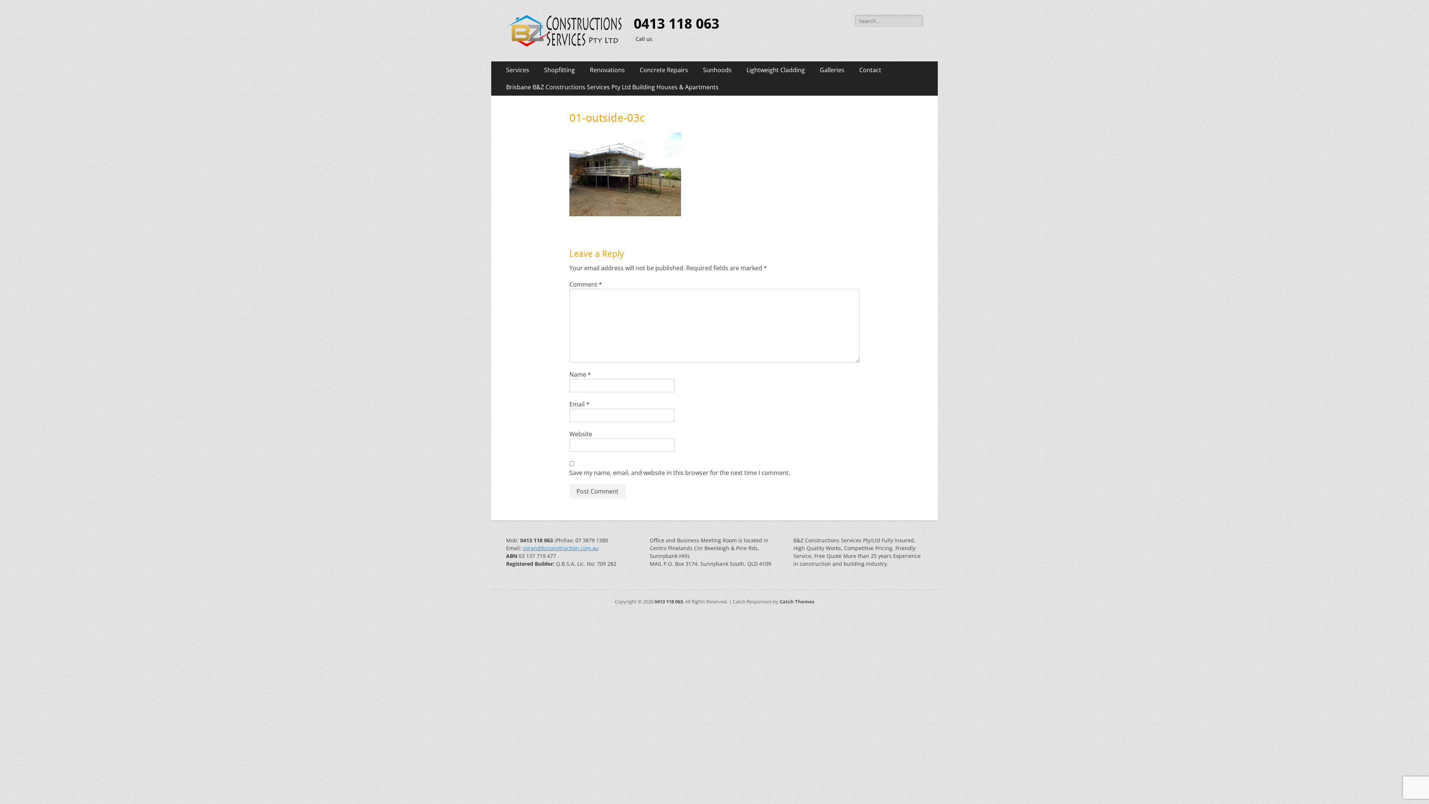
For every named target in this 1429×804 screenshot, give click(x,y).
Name (580, 374)
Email (579, 404)
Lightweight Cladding (776, 70)
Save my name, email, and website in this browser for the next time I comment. (679, 473)
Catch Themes (797, 601)
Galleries (832, 70)
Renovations (607, 70)
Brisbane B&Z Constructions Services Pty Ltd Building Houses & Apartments (612, 87)
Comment (585, 284)
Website (580, 434)
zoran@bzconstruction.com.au (561, 548)
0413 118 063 (676, 24)
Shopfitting (559, 70)
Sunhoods (717, 70)
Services (517, 70)
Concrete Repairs (664, 70)
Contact (870, 70)
